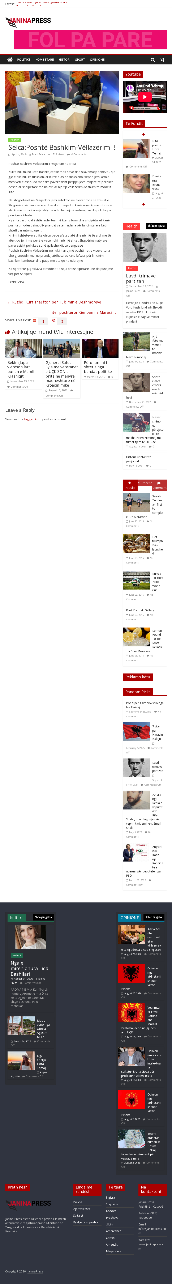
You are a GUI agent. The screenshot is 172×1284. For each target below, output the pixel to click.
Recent (147, 483)
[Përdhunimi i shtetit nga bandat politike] (100, 341)
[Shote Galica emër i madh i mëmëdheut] (136, 375)
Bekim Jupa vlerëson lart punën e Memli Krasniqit (20, 369)
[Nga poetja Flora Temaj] (21, 1053)
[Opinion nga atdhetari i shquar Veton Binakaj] (131, 966)
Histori (64, 59)
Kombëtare (44, 59)
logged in (31, 419)
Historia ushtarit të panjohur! (138, 459)
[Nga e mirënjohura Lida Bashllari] (31, 927)
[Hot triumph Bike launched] (137, 534)
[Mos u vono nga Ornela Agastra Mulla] (21, 1018)
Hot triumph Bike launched (157, 545)
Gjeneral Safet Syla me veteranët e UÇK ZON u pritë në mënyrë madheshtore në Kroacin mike (62, 374)
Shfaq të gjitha (156, 226)
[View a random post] (162, 59)
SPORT (80, 59)
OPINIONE (97, 59)
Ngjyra (110, 1197)
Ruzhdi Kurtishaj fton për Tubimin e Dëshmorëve (54, 302)
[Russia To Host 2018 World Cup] (137, 571)
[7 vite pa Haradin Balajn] (137, 724)
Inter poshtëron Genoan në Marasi (83, 312)
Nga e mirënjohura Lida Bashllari (29, 968)
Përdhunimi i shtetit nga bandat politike (98, 367)
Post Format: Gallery (140, 610)
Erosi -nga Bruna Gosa (156, 147)
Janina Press (133, 291)
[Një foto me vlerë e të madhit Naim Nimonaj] (136, 335)
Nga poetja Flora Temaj (32, 4)
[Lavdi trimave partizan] (145, 236)
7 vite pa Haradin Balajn (157, 732)
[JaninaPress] (10, 59)
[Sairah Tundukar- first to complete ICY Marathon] (137, 493)
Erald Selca (38, 154)
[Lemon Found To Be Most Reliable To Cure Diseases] (137, 628)
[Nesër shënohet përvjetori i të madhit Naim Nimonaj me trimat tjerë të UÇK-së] (136, 415)
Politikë (23, 59)
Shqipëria (112, 1204)
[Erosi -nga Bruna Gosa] (136, 141)
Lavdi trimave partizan (141, 278)
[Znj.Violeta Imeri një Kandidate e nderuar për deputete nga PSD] (137, 845)
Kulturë (17, 955)
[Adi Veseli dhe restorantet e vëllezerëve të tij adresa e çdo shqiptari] (136, 176)
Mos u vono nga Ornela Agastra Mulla (43, 1029)
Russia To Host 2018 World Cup (157, 582)
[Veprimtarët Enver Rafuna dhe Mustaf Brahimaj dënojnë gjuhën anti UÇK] (131, 1005)
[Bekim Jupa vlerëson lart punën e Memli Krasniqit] (23, 341)
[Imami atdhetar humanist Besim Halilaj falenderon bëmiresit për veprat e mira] (131, 1132)
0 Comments (78, 154)
